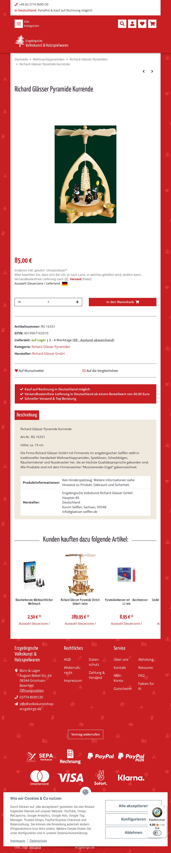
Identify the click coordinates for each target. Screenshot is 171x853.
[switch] (157, 833)
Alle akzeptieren (133, 806)
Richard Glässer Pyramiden (50, 347)
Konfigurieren (133, 819)
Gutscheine (123, 688)
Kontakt (120, 667)
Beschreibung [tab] (27, 415)
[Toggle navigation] (19, 24)
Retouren (145, 667)
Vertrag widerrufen (85, 734)
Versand (76, 279)
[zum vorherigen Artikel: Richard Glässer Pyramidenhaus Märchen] (143, 71)
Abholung (145, 659)
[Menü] (164, 807)
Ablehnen (133, 832)
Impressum (73, 680)
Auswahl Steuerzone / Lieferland (38, 283)
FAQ (141, 675)
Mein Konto (118, 678)
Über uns (121, 659)
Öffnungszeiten (32, 690)
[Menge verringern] (19, 302)
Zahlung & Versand (97, 675)
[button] (122, 24)
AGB (67, 659)
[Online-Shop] (41, 41)
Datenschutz (94, 662)
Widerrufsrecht (72, 670)
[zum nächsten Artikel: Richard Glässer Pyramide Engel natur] (152, 71)
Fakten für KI (146, 686)
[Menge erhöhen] (77, 302)
